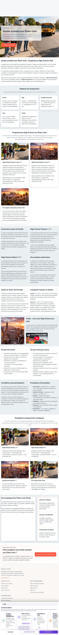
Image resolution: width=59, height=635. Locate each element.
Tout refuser (10, 631)
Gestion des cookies (6, 583)
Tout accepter (48, 631)
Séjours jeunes (34, 585)
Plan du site (4, 588)
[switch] (38, 627)
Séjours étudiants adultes (37, 583)
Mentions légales (5, 600)
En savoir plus (5, 577)
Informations (6, 595)
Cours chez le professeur (37, 592)
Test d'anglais (5, 585)
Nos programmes (36, 581)
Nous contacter (5, 590)
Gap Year (32, 590)
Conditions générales (7, 598)
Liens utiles (5, 581)
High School (33, 588)
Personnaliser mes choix (29, 631)
